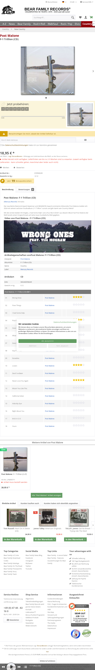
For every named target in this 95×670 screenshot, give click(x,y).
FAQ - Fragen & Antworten (57, 604)
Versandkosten (42, 646)
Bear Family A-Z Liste (11, 555)
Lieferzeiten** (31, 612)
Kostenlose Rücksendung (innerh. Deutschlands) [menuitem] (81, 575)
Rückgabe (29, 620)
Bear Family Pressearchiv (13, 569)
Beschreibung (7, 189)
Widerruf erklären (47, 661)
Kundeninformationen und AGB (57, 608)
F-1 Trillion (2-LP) (14, 474)
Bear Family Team (10, 574)
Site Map (51, 612)
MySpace (29, 563)
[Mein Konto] (85, 17)
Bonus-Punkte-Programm (35, 615)
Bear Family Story (10, 571)
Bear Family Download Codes (12, 559)
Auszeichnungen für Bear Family (57, 562)
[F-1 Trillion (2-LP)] (15, 459)
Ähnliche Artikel (9, 503)
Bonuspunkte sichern (24, 181)
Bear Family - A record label (57, 555)
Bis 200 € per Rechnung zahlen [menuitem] (80, 565)
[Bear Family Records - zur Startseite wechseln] (8, 10)
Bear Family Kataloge (11, 563)
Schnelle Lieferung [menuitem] (78, 558)
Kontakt (29, 609)
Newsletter (30, 623)
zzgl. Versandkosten (15, 156)
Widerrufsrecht (31, 626)
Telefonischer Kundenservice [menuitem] (77, 584)
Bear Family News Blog (34, 555)
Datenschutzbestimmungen (16, 145)
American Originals (47, 528)
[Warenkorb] (91, 17)
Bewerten (20, 167)
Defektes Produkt (32, 617)
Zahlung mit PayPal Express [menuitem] (79, 580)
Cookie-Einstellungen (55, 599)
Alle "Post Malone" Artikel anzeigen (46, 495)
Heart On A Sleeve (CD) (17, 529)
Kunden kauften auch (30, 503)
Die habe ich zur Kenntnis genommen (29, 145)
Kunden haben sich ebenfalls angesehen (61, 503)
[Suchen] (72, 17)
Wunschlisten (52, 2)
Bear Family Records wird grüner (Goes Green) (35, 605)
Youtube (29, 569)
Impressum (52, 628)
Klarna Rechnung (54, 601)
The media (51, 623)
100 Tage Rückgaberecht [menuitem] (81, 561)
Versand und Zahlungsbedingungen (56, 616)
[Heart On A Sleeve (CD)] (17, 517)
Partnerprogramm (54, 620)
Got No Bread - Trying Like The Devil (78, 529)
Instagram (29, 561)
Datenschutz (52, 626)
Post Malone (9, 35)
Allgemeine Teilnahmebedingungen (34, 600)
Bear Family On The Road (13, 566)
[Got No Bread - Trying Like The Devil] (78, 517)
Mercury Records (10, 202)
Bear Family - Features (56, 558)
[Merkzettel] (80, 17)
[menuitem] (54, 17)
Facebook (29, 558)
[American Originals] (47, 517)
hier (47, 652)
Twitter (28, 566)
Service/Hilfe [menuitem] (86, 2)
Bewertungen (25, 189)
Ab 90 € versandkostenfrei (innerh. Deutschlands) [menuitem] (81, 570)
